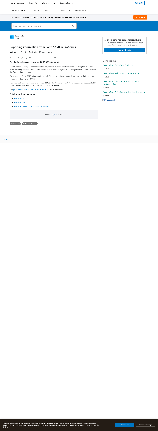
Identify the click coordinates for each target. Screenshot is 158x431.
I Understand (125, 424)
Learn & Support (18, 10)
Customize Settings (145, 425)
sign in (54, 114)
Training (47, 10)
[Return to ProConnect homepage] (18, 3)
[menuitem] (34, 3)
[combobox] (44, 26)
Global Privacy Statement (49, 423)
